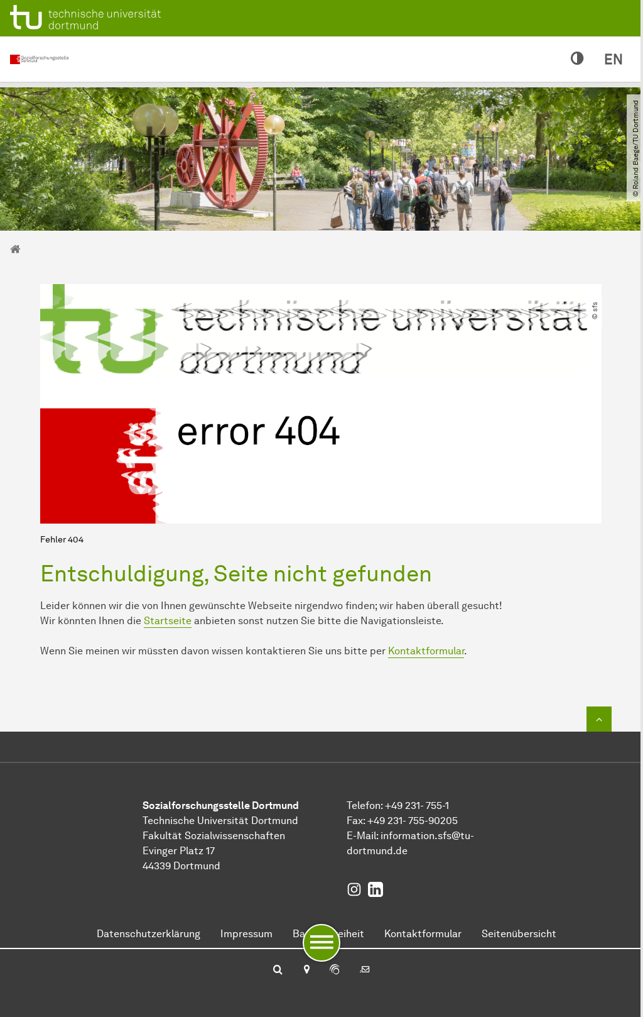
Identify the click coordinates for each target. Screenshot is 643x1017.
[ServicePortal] (335, 970)
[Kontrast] (577, 59)
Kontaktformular (426, 651)
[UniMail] (365, 970)
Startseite (168, 621)
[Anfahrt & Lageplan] (306, 970)
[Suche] (278, 970)
